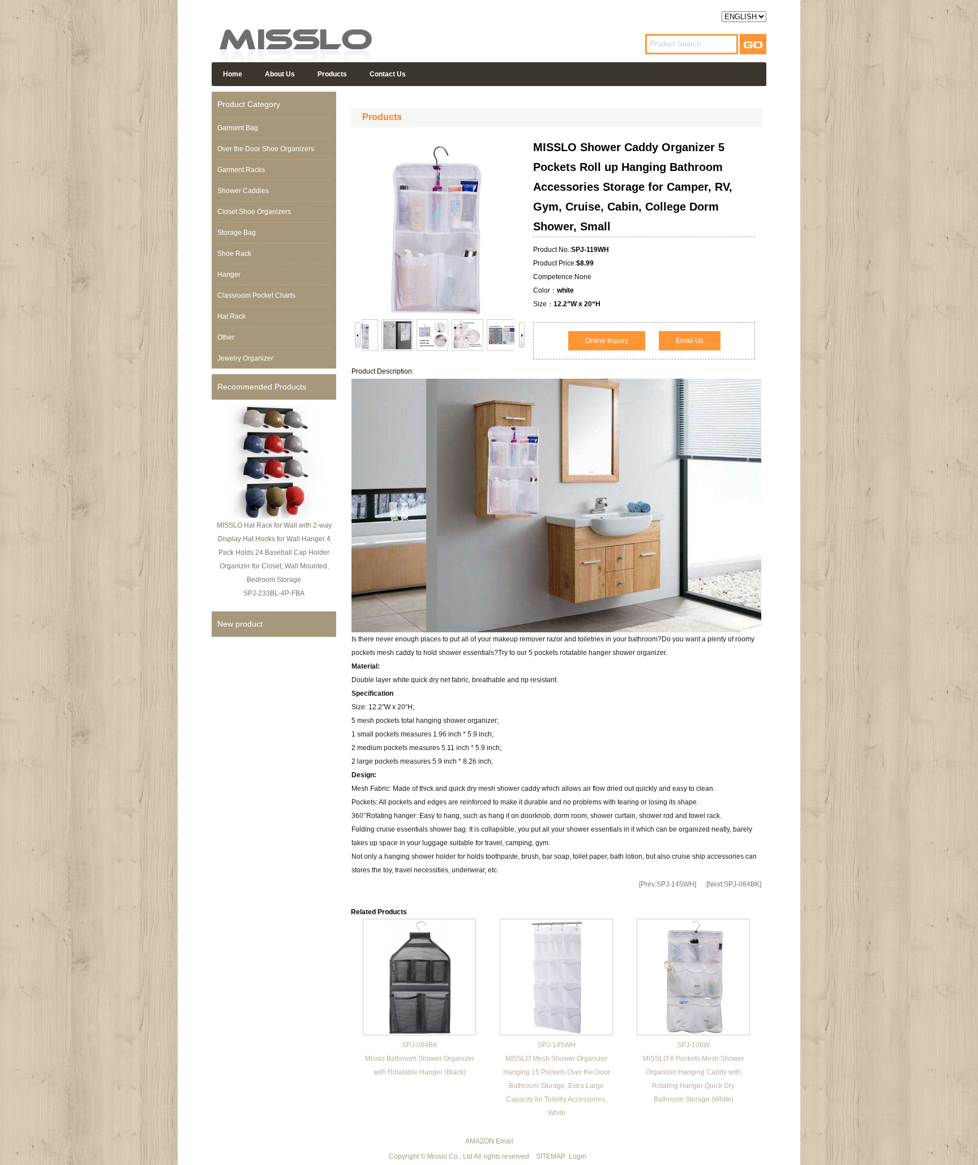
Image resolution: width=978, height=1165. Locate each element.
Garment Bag (237, 128)
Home (232, 74)
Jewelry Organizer (245, 358)
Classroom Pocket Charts (256, 295)
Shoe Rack (234, 254)
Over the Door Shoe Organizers (265, 149)
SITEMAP (550, 1156)
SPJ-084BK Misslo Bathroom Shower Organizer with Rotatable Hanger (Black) (419, 1058)
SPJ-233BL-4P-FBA (273, 593)
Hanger (229, 275)
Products (332, 74)
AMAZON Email (489, 1141)
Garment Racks (241, 170)
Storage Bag (236, 233)
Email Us (690, 341)
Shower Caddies (243, 191)
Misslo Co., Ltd (450, 1156)
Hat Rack (231, 316)
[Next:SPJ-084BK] (733, 884)
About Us (280, 74)
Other (225, 337)
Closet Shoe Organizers (254, 212)
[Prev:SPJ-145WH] (667, 884)
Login (577, 1156)
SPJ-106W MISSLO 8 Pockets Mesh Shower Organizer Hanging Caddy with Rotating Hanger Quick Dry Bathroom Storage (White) (693, 1072)
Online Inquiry (606, 341)
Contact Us (388, 74)
